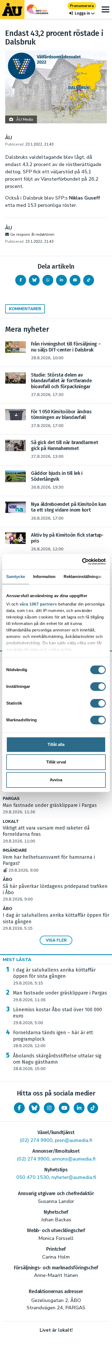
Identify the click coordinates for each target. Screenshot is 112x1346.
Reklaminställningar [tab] (83, 576)
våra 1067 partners (38, 604)
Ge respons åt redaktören (32, 234)
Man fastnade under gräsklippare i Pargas (60, 996)
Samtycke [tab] (15, 576)
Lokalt (11, 821)
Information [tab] (44, 576)
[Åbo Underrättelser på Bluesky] (34, 1107)
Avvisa (56, 779)
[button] (82, 13)
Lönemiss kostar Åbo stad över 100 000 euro (57, 1016)
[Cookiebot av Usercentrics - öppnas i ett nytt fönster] (82, 561)
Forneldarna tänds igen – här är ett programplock (53, 1039)
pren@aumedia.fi (73, 1140)
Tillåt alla (56, 744)
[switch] (98, 686)
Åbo (7, 879)
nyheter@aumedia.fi (73, 1177)
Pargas (11, 798)
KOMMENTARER (25, 309)
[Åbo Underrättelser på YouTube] (64, 1107)
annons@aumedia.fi (73, 1159)
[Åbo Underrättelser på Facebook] (19, 1107)
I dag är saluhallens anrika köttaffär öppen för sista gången (54, 976)
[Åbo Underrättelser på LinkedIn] (79, 1107)
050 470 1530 (32, 1177)
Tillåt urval (56, 762)
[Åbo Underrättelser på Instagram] (49, 1107)
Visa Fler (56, 940)
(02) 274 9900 (36, 1140)
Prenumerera (82, 5)
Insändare (15, 850)
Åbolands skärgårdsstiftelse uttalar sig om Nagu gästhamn (57, 1062)
